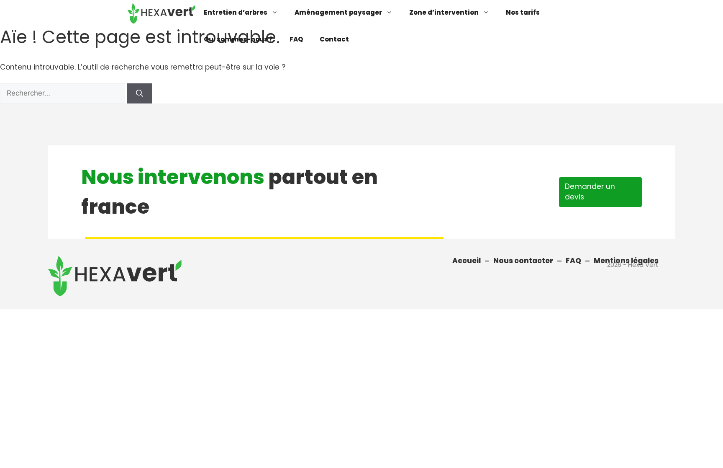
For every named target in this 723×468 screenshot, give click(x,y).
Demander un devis (590, 191)
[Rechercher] (139, 93)
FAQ (296, 39)
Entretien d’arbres (235, 12)
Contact (334, 39)
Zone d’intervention (444, 12)
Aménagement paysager (338, 12)
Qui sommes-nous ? (238, 39)
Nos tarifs (523, 12)
